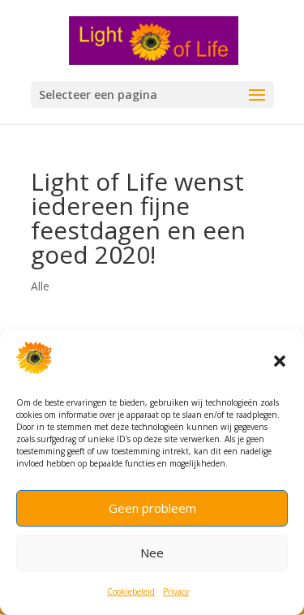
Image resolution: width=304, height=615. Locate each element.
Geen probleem (152, 508)
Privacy (176, 591)
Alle (40, 286)
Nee (152, 552)
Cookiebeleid (131, 591)
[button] (280, 361)
